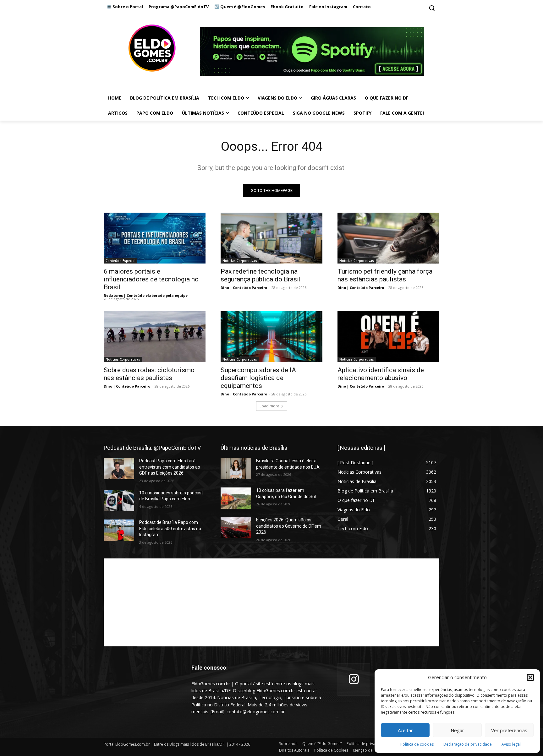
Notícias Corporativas (239, 260)
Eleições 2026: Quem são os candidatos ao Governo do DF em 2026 (288, 526)
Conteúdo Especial (120, 260)
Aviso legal (511, 744)
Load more (269, 406)
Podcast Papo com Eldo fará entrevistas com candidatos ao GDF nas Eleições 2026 (169, 467)
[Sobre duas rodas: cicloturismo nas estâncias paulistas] (155, 336)
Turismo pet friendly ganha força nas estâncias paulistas (384, 275)
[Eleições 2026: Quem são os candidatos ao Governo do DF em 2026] (236, 527)
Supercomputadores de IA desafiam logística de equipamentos (258, 377)
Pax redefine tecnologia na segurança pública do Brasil (261, 275)
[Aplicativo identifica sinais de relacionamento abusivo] (388, 336)
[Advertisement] (271, 602)
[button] (530, 677)
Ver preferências (509, 730)
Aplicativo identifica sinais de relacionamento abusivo (380, 374)
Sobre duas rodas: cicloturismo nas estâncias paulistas (149, 374)
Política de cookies (417, 744)
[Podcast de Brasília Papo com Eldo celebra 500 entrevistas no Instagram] (119, 530)
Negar (457, 730)
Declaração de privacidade (467, 744)
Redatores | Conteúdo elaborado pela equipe (146, 295)
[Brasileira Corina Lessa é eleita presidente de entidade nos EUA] (236, 468)
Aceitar (405, 730)
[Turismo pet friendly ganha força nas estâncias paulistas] (388, 238)
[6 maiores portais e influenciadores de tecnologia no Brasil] (155, 238)
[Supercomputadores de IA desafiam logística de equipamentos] (271, 336)
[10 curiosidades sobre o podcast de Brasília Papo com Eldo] (119, 500)
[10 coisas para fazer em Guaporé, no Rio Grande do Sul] (236, 498)
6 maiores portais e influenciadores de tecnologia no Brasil (151, 279)
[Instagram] (353, 679)
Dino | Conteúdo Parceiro (244, 287)
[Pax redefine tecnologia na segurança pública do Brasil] (271, 238)
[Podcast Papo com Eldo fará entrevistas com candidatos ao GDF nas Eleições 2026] (119, 468)
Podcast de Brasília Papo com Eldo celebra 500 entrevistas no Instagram (170, 528)
